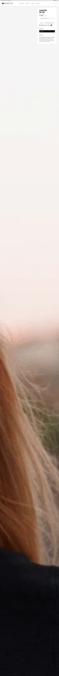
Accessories (38, 3)
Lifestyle (32, 3)
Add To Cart (42, 31)
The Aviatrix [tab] (42, 22)
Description (41, 34)
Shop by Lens (28, 3)
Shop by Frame (21, 3)
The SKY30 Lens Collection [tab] (49, 22)
